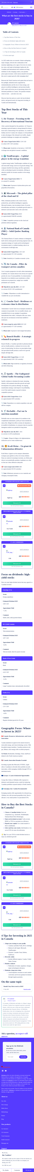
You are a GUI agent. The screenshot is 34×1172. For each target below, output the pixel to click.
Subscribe (23, 1057)
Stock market (22, 12)
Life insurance (4, 1132)
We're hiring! (4, 1104)
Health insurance (5, 1139)
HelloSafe (9, 12)
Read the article (27, 989)
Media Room (4, 1108)
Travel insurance (5, 1136)
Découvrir (16, 503)
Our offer (3, 1101)
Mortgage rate (4, 1143)
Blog (2, 1119)
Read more (15, 2)
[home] (17, 1067)
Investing (15, 12)
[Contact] (6, 1071)
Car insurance (4, 1128)
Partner (3, 1115)
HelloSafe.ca (4, 1075)
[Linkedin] (2, 1071)
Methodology (4, 1112)
